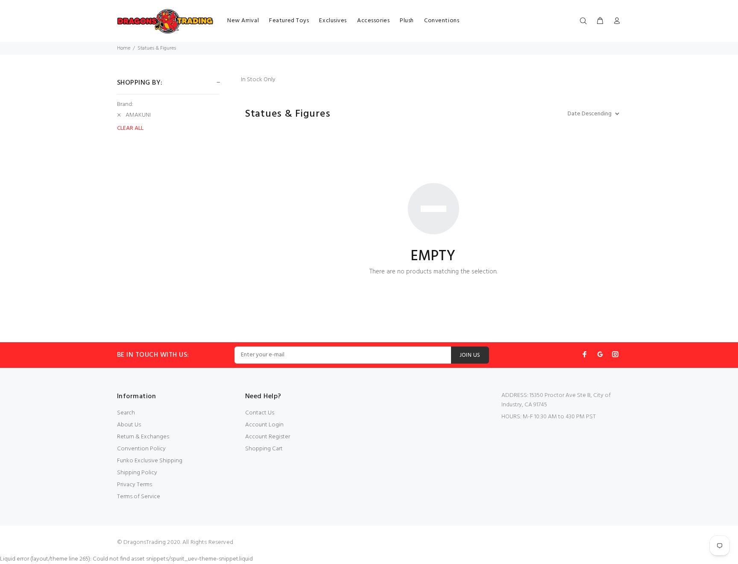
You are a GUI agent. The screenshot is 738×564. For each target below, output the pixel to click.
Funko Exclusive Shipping (149, 461)
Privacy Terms (134, 485)
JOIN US (470, 355)
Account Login (264, 425)
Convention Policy (141, 449)
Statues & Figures (157, 48)
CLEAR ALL (130, 128)
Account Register (267, 437)
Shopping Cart (264, 449)
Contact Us (259, 413)
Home (123, 48)
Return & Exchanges (143, 437)
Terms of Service (138, 497)
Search (126, 413)
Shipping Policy (137, 473)
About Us (129, 425)
